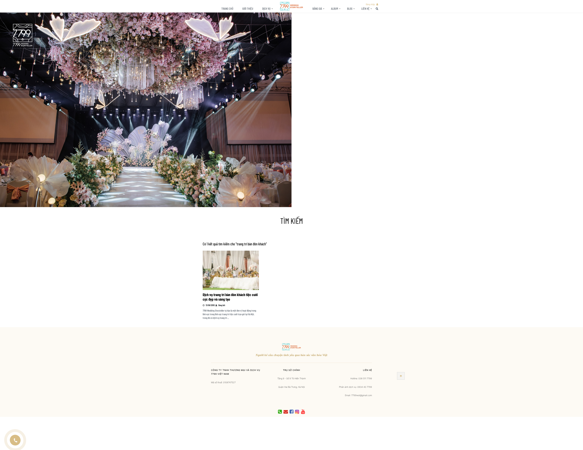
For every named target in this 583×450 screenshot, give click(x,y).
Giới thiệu (247, 8)
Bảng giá (317, 8)
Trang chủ (227, 8)
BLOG (349, 8)
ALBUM (334, 8)
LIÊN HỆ (365, 8)
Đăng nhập (370, 4)
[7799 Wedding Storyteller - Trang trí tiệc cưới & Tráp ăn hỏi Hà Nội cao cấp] (291, 6)
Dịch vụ (266, 8)
